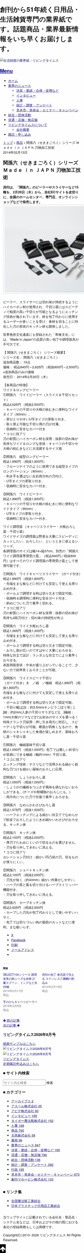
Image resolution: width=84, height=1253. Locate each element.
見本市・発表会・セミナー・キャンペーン (47, 110)
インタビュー (26, 95)
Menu (6, 70)
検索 (49, 1082)
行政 (17, 1169)
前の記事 (13, 1020)
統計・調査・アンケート (34, 105)
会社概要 (22, 129)
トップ (8, 142)
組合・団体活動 (19, 115)
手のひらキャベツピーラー (20, 1002)
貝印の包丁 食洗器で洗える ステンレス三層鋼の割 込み (58, 978)
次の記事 (10, 1025)
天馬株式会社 (23, 1135)
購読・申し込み (19, 134)
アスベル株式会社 (26, 1106)
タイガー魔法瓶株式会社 (32, 1120)
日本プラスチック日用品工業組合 (35, 1205)
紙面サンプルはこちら (19, 1043)
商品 (17, 1130)
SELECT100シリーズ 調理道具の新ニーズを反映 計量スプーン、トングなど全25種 (20, 980)
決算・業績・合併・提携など (37, 90)
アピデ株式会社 (25, 1111)
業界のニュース (19, 85)
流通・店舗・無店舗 (23, 119)
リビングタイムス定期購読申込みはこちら (21, 1061)
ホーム (13, 80)
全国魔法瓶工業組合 (26, 1200)
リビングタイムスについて (27, 124)
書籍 (16, 1140)
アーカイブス (22, 1101)
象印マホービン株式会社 (32, 1179)
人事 (19, 100)
